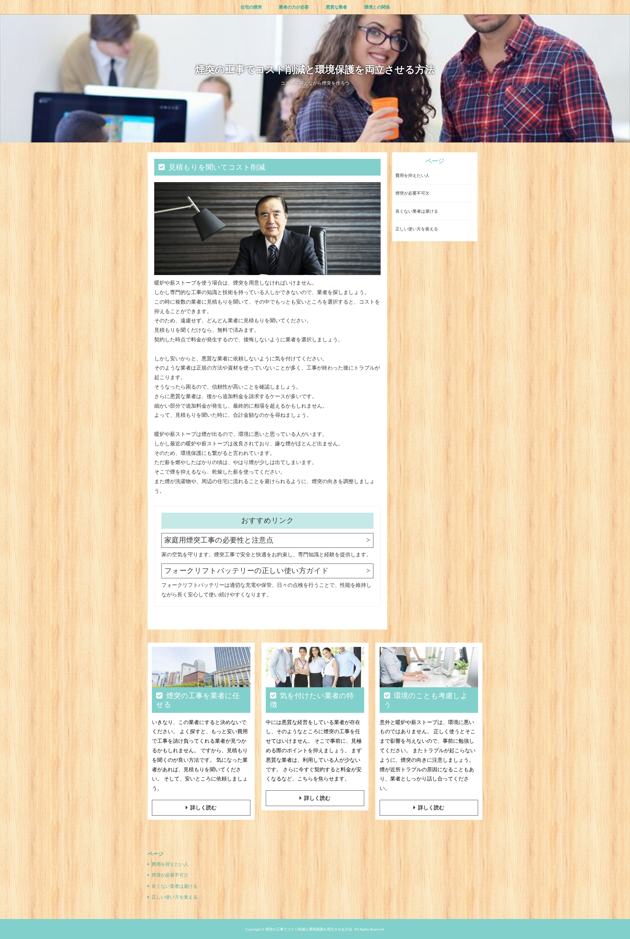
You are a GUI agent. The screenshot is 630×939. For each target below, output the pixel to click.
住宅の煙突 (251, 7)
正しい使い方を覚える (416, 229)
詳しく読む (203, 807)
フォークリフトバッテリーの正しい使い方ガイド (246, 570)
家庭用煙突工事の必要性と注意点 (218, 540)
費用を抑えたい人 (412, 175)
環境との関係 (377, 7)
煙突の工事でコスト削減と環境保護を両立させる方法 (315, 69)
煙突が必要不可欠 (412, 193)
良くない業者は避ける (416, 211)
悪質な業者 (336, 7)
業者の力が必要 (294, 7)
